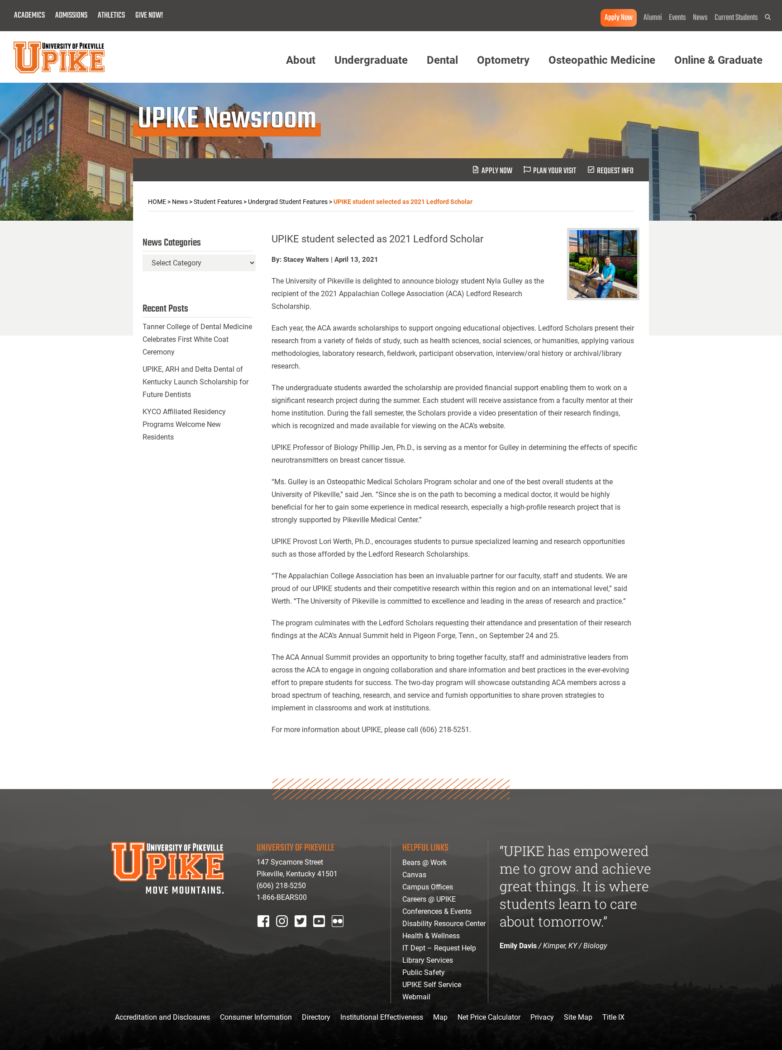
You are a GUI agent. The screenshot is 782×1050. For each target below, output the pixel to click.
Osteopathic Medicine (601, 60)
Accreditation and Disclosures (162, 1017)
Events (677, 17)
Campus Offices (427, 887)
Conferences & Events (437, 911)
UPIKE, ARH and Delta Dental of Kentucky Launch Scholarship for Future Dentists (195, 382)
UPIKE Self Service (431, 984)
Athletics (111, 15)
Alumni (653, 17)
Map (440, 1017)
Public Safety (423, 972)
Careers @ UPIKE (429, 899)
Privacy (542, 1017)
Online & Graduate (718, 60)
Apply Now (619, 17)
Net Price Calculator (489, 1017)
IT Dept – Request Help (439, 948)
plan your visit (554, 171)
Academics (29, 15)
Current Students (736, 17)
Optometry (503, 60)
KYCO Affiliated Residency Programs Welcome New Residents (184, 424)
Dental (442, 60)
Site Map (578, 1017)
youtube (325, 933)
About (300, 60)
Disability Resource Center (444, 923)
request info (615, 171)
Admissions (71, 15)
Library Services (427, 960)
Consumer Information (256, 1017)
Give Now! (149, 15)
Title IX (613, 1017)
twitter (304, 933)
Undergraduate (371, 60)
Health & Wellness (431, 936)
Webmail (416, 997)
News (700, 17)
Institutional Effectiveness (381, 1017)
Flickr (339, 933)
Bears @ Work (424, 862)
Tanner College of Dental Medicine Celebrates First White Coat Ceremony (197, 339)
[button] (768, 17)
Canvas (414, 874)
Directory (316, 1017)
